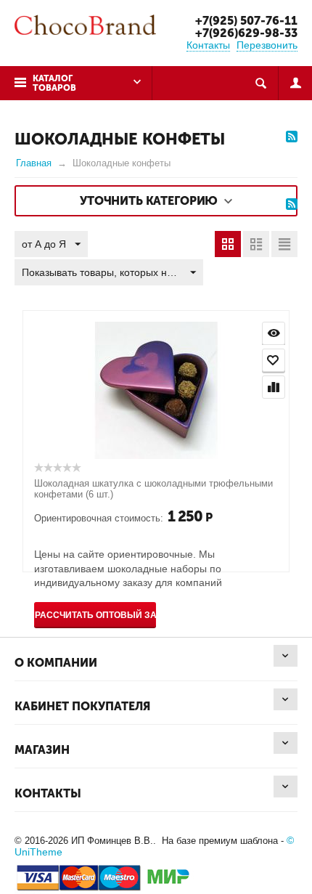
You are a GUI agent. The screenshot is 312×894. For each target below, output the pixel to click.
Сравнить (273, 387)
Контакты (208, 45)
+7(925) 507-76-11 (246, 21)
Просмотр (273, 333)
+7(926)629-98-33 (246, 33)
